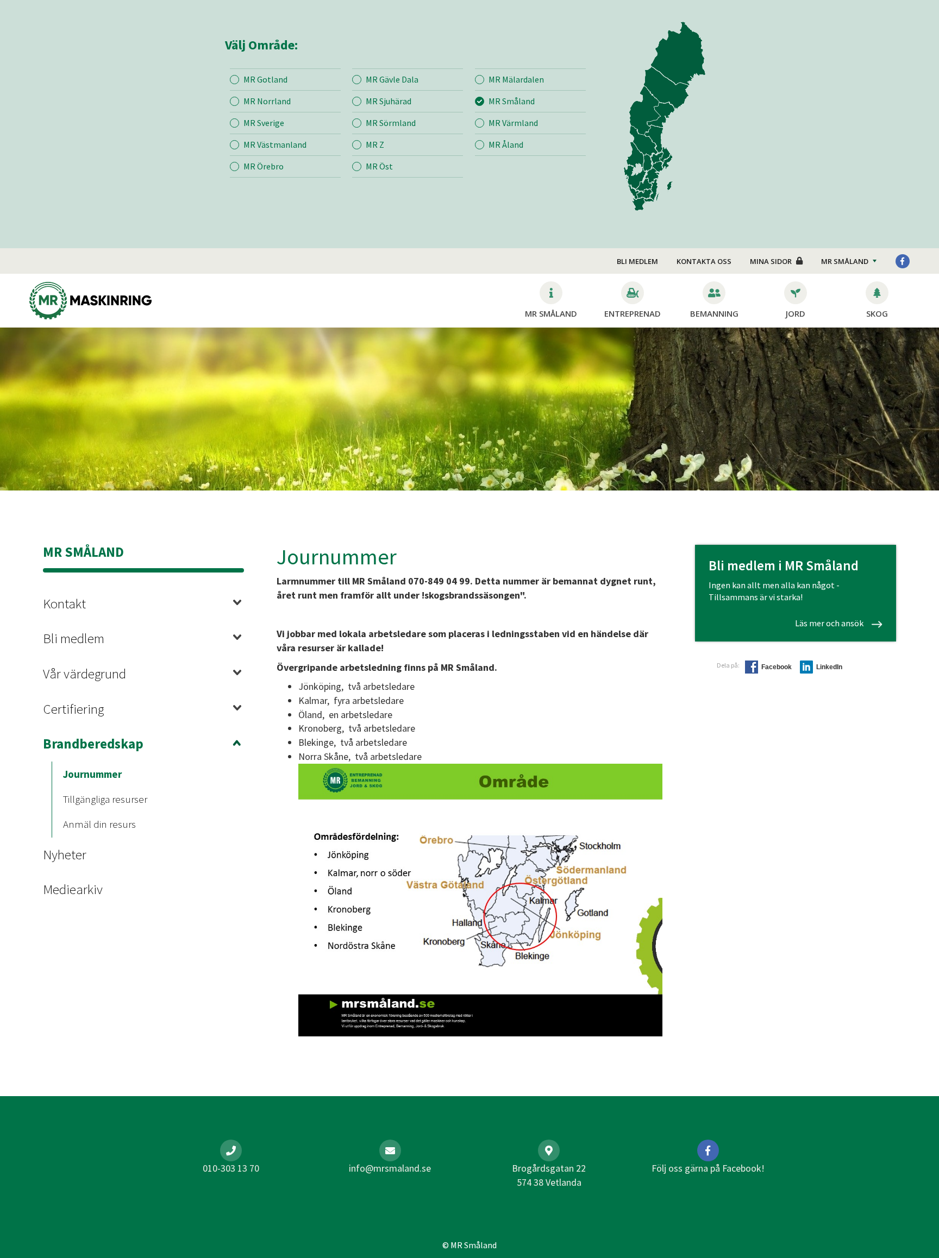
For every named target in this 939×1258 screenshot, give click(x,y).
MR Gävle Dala (392, 79)
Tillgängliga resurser (105, 799)
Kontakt (64, 603)
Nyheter (64, 854)
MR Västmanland (274, 144)
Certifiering (73, 709)
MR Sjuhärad (388, 101)
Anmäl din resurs (99, 824)
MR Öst (379, 166)
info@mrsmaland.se (390, 1168)
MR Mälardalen (516, 79)
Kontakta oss (704, 261)
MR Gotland (265, 79)
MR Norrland (267, 101)
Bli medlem (637, 261)
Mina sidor (771, 261)
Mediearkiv (73, 889)
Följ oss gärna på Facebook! (708, 1168)
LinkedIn (829, 667)
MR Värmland (513, 122)
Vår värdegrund (84, 673)
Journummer (92, 774)
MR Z (375, 144)
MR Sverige (263, 122)
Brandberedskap (93, 743)
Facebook (776, 667)
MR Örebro (263, 166)
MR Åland (506, 144)
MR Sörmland (391, 122)
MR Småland (512, 101)
